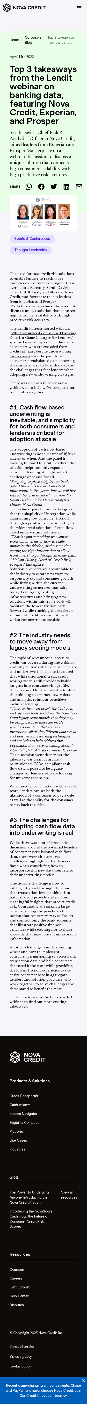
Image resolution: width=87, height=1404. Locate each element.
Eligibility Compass (24, 1123)
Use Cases (18, 1140)
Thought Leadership (30, 250)
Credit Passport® (24, 1096)
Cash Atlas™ (20, 1105)
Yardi (36, 1390)
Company (17, 1269)
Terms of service (22, 1347)
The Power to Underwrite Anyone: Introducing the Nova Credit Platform (30, 1197)
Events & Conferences (32, 239)
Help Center (19, 1296)
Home (14, 40)
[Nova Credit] (24, 8)
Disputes (17, 1305)
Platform (16, 1131)
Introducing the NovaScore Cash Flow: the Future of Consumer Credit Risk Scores (31, 1218)
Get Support (19, 1287)
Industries (17, 1149)
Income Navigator (23, 1114)
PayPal (18, 1390)
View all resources (69, 1194)
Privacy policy (21, 1357)
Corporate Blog (33, 40)
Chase (76, 1385)
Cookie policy (20, 1366)
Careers (16, 1278)
